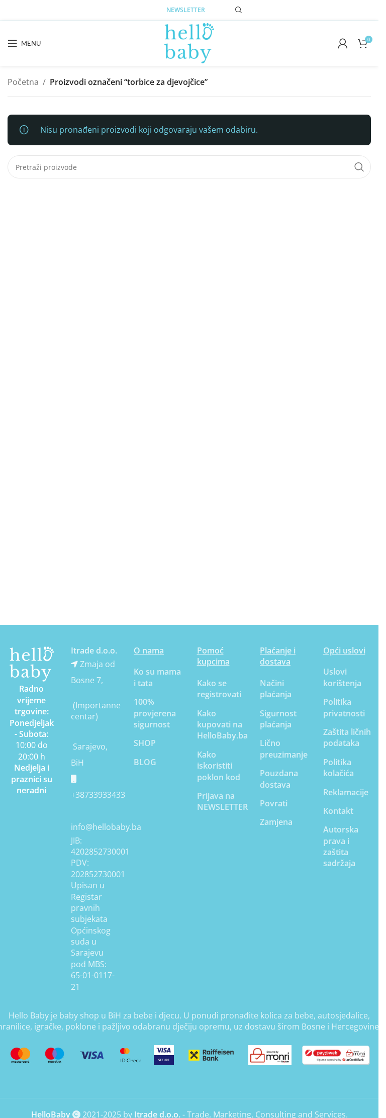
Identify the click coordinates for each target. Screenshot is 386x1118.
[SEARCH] (359, 166)
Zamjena (276, 821)
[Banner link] (32, 664)
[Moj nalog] (343, 43)
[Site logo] (189, 42)
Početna (23, 81)
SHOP (145, 743)
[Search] (238, 10)
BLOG (145, 762)
